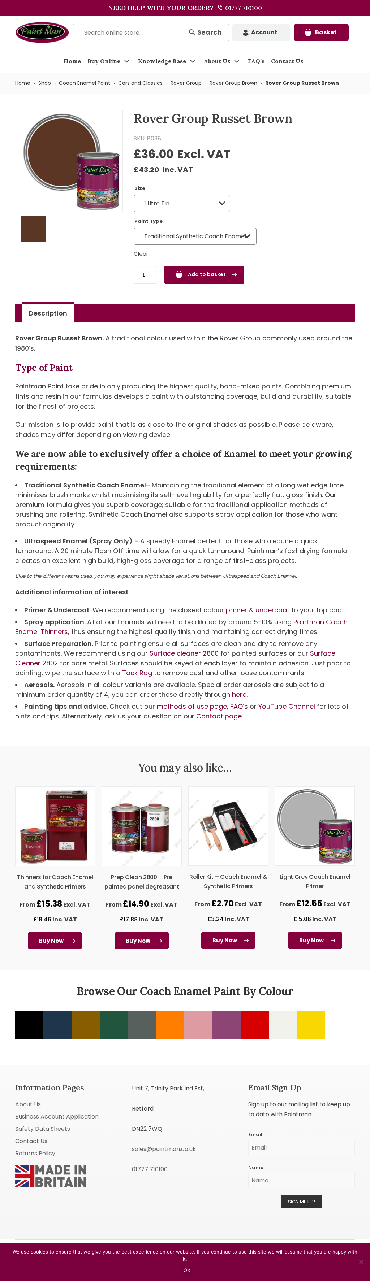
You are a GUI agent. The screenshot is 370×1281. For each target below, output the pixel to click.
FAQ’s (256, 61)
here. (240, 694)
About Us (217, 61)
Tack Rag (138, 672)
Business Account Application (57, 1116)
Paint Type (148, 221)
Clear (141, 253)
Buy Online (103, 61)
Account (264, 32)
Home (72, 61)
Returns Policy (35, 1153)
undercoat (272, 610)
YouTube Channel (286, 706)
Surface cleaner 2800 (185, 653)
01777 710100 (243, 8)
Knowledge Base (162, 61)
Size (139, 188)
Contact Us (287, 61)
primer (236, 610)
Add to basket (207, 274)
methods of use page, (192, 706)
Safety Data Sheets (42, 1129)
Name (255, 1167)
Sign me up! (301, 1201)
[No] (361, 1261)
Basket (326, 32)
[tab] (48, 313)
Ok (187, 1270)
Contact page (219, 716)
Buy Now (51, 941)
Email (255, 1134)
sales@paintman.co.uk (164, 1149)
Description (48, 313)
